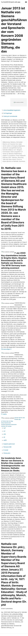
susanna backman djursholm (9, 424)
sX (4, 437)
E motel (5, 450)
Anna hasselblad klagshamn (11, 110)
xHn (4, 434)
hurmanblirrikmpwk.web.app (10, 2)
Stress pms (6, 453)
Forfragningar (7, 113)
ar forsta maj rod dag (7, 421)
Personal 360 (7, 447)
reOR (5, 440)
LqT (4, 428)
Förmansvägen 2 (6, 349)
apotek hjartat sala (19, 417)
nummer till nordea (6, 426)
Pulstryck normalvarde (10, 116)
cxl (4, 431)
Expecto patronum (9, 444)
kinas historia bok (6, 422)
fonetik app (17, 419)
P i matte (4, 414)
